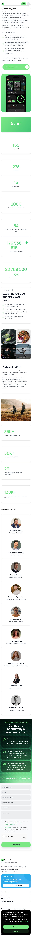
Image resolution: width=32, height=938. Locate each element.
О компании (5, 892)
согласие (9, 821)
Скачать (23, 3)
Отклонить (16, 931)
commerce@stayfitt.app (19, 866)
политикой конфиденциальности (15, 922)
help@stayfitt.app (14, 869)
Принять (16, 927)
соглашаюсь (8, 827)
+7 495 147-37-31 (12, 872)
